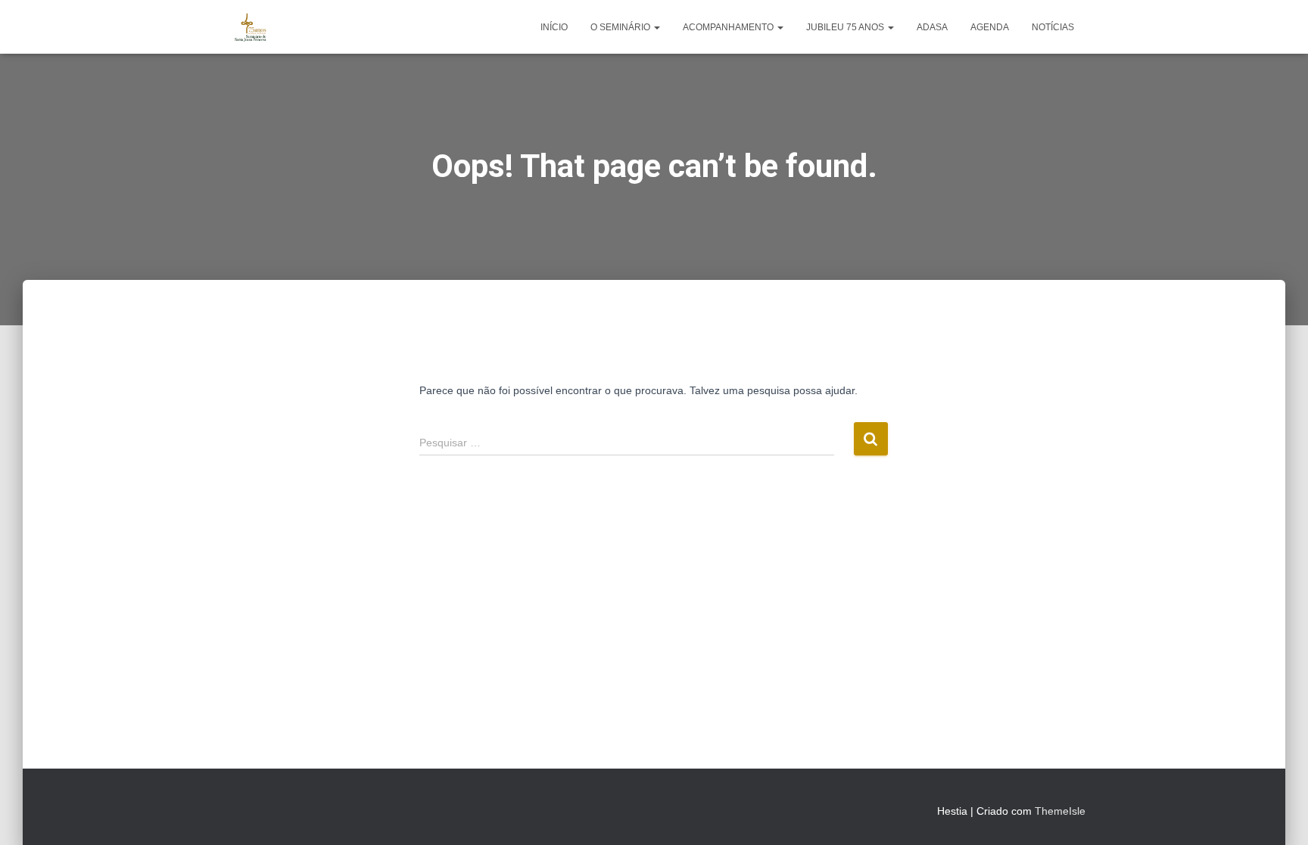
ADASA (932, 27)
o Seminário (621, 27)
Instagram (262, 808)
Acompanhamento (729, 27)
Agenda (989, 27)
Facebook (235, 808)
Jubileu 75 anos (846, 27)
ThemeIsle (1060, 811)
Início (554, 27)
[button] (656, 27)
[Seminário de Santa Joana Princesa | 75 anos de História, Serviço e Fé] (251, 27)
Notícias (1053, 27)
